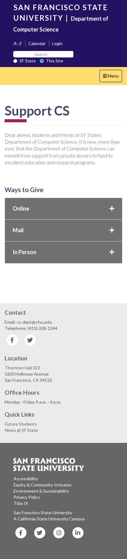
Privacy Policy (27, 497)
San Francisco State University (43, 512)
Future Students (21, 424)
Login (57, 43)
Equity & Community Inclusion (43, 484)
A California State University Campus (49, 518)
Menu (112, 77)
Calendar (37, 43)
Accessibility (26, 478)
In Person (24, 252)
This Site (54, 60)
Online (21, 208)
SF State (27, 60)
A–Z (18, 43)
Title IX (21, 503)
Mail (18, 230)
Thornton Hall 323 (22, 367)
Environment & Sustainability (41, 491)
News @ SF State (21, 430)
